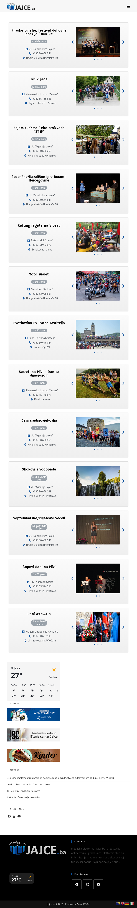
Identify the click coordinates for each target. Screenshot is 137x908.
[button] (72, 42)
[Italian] (132, 903)
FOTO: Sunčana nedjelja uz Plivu (23, 797)
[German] (127, 903)
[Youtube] (19, 816)
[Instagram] (14, 816)
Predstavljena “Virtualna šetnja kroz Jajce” (28, 784)
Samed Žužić (83, 904)
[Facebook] (9, 816)
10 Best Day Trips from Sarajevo (23, 790)
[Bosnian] (118, 903)
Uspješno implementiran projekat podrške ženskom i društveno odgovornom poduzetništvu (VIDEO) (60, 777)
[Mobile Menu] (128, 6)
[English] (122, 903)
